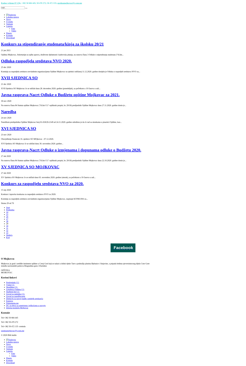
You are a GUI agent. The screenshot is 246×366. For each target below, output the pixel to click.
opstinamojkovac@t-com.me (69, 3)
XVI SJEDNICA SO (18, 128)
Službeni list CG (12, 292)
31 (7, 228)
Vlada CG (10, 285)
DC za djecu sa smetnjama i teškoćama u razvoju (26, 305)
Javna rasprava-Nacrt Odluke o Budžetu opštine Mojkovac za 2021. (60, 94)
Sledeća (9, 235)
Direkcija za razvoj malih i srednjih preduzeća (24, 299)
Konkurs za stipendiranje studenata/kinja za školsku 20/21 (52, 44)
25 (7, 214)
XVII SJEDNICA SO (19, 77)
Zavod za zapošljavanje (15, 296)
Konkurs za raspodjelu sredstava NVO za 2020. (42, 183)
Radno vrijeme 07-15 (10, 3)
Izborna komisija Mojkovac (17, 308)
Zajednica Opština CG (15, 289)
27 (7, 219)
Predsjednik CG (12, 282)
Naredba (8, 111)
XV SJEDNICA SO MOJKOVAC (30, 167)
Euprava (9, 301)
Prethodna (10, 210)
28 (7, 221)
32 (7, 231)
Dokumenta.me (12, 303)
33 (7, 233)
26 (7, 217)
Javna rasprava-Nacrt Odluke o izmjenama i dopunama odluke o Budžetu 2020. (71, 150)
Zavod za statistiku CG (15, 294)
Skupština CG (12, 287)
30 (7, 226)
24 (7, 212)
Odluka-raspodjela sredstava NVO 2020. (36, 61)
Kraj (8, 237)
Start (8, 207)
